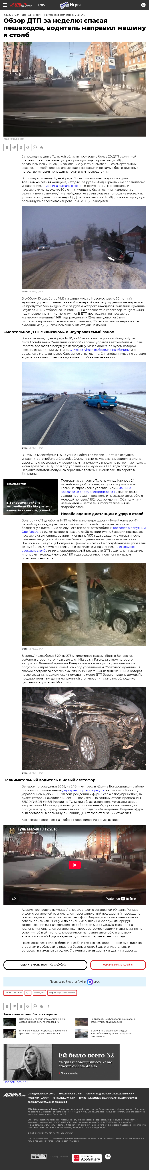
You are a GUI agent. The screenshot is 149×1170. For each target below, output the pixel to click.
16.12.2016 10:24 (11, 14)
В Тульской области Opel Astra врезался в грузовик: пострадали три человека (43, 1032)
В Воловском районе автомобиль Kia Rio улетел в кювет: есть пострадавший (42, 1020)
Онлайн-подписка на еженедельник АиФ (110, 1094)
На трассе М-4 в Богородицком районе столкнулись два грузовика (112, 1020)
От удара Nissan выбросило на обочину (100, 350)
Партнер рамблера (59, 1156)
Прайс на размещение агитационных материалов (108, 1098)
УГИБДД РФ (36, 291)
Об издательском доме (41, 1094)
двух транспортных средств (83, 790)
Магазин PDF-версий (70, 1094)
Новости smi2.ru (15, 1082)
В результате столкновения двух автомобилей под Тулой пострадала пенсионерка (111, 1033)
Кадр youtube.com (14, 138)
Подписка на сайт (38, 1098)
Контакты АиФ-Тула (64, 1098)
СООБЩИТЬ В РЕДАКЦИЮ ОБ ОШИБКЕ (47, 1102)
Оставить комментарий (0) (118, 965)
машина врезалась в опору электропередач (96, 490)
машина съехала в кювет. (64, 186)
